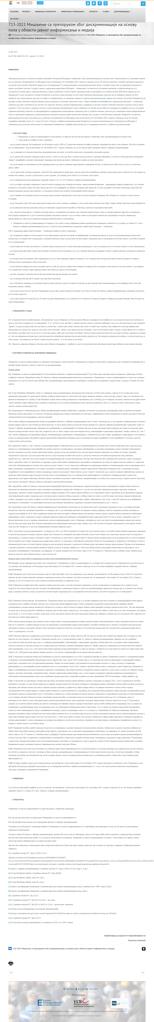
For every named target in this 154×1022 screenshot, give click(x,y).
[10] (60, 486)
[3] (9, 868)
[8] (51, 417)
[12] (75, 531)
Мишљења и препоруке (22, 35)
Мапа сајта (93, 989)
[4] (33, 393)
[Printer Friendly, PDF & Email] (10, 964)
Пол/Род (81, 35)
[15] (57, 734)
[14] (129, 680)
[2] (101, 320)
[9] (63, 445)
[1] (43, 226)
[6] (36, 406)
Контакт (81, 989)
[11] (67, 507)
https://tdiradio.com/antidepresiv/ (98, 101)
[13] (90, 656)
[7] (66, 410)
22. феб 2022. (13, 52)
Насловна (70, 989)
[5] (46, 402)
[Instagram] (105, 3)
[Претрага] (143, 3)
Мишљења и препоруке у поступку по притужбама (55, 35)
